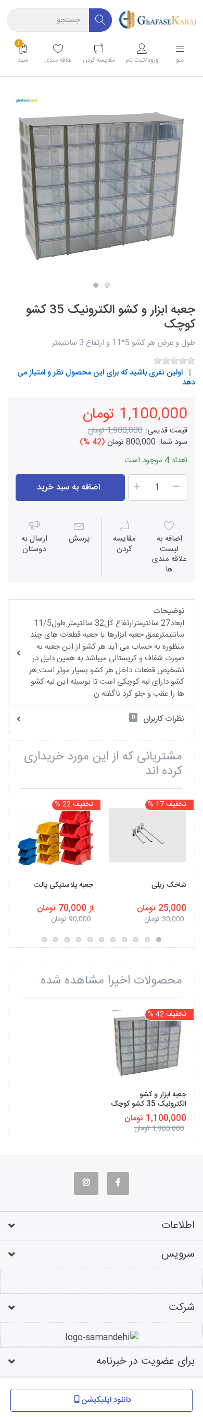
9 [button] (67, 939)
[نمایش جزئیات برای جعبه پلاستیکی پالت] (54, 835)
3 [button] (135, 939)
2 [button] (107, 285)
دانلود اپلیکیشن (106, 1400)
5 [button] (113, 939)
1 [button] (95, 285)
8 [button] (78, 939)
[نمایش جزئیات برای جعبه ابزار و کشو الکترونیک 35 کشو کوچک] (147, 1044)
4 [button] (124, 939)
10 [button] (55, 939)
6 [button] (101, 939)
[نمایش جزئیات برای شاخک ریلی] (147, 835)
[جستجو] (100, 20)
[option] (101, 183)
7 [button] (90, 939)
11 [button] (44, 939)
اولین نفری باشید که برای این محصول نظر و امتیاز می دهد (106, 378)
